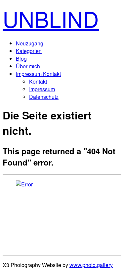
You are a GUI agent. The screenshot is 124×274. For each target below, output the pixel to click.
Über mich (28, 66)
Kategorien (29, 51)
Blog (21, 58)
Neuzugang (29, 43)
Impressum (42, 89)
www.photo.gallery (91, 265)
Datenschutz (44, 97)
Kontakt (38, 81)
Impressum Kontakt (38, 74)
